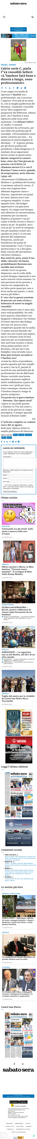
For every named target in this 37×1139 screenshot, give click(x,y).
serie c (9, 437)
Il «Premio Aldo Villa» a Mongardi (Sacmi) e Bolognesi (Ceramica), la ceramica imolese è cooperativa (17, 994)
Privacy (28, 1123)
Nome (5, 475)
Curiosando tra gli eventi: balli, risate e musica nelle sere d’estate (17, 531)
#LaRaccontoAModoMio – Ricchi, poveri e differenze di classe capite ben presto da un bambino (17, 611)
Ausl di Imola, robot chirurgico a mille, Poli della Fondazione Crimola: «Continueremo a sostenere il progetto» (20, 858)
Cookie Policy (9, 1126)
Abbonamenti (19, 1123)
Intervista (28, 435)
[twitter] (6, 88)
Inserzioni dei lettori (23, 1129)
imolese (21, 435)
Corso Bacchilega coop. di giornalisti (18, 1108)
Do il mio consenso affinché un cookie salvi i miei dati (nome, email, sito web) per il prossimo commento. (18, 486)
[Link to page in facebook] (14, 1064)
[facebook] (2, 88)
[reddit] (21, 88)
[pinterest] (13, 88)
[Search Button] (30, 16)
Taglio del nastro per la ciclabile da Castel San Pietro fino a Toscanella (18, 698)
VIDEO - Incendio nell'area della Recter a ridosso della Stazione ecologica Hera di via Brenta (20, 865)
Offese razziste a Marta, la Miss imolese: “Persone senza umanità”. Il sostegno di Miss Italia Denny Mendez (18, 570)
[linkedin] (9, 88)
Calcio (15, 435)
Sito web (6, 482)
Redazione (9, 1123)
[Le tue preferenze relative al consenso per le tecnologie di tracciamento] (34, 1136)
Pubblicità (10, 1129)
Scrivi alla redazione (18, 1132)
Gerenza (29, 1126)
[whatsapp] (17, 88)
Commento (7, 457)
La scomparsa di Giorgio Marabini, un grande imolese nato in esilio (18, 958)
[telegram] (25, 88)
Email (5, 478)
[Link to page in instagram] (22, 1064)
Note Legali (20, 1126)
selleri (4, 437)
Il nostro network (20, 1106)
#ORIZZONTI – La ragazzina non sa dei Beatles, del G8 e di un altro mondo (18, 654)
